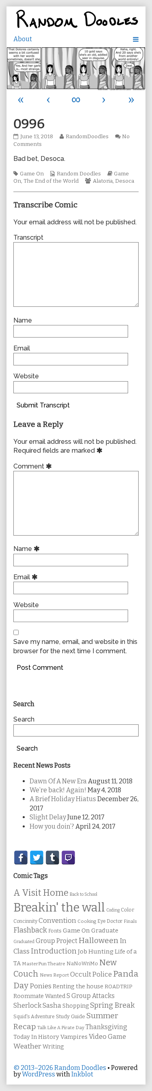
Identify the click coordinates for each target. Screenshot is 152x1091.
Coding (113, 910)
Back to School (83, 894)
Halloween (98, 940)
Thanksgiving (106, 1027)
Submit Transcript (43, 405)
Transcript (28, 237)
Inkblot (82, 1074)
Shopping (75, 1005)
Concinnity (25, 921)
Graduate (104, 930)
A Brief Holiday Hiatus (63, 799)
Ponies (40, 986)
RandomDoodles (87, 136)
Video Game (107, 1036)
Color (127, 910)
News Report (54, 975)
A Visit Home (41, 893)
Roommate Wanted (39, 996)
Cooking (86, 921)
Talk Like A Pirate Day (60, 1027)
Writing (53, 1046)
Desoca (124, 181)
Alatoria (103, 181)
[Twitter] (37, 857)
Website (26, 376)
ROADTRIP (118, 986)
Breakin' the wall (59, 908)
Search (23, 719)
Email (21, 348)
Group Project (56, 941)
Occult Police (91, 974)
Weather (27, 1046)
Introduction (54, 951)
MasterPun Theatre (43, 963)
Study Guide (70, 1016)
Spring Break (112, 1005)
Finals (130, 921)
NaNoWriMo (82, 963)
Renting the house (78, 986)
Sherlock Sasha (37, 1005)
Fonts (55, 931)
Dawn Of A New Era (58, 781)
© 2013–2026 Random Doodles (59, 1068)
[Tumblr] (52, 857)
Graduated (23, 941)
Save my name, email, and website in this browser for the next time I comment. (75, 646)
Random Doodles (79, 174)
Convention (57, 920)
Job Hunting (95, 951)
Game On (32, 174)
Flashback (30, 930)
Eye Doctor (109, 921)
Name (22, 320)
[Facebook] (21, 857)
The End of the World (51, 181)
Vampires (74, 1036)
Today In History (36, 1037)
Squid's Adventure (34, 1016)
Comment (33, 466)
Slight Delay (48, 817)
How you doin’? (52, 826)
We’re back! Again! (58, 790)
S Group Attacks (90, 996)
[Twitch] (68, 857)
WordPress (38, 1074)
